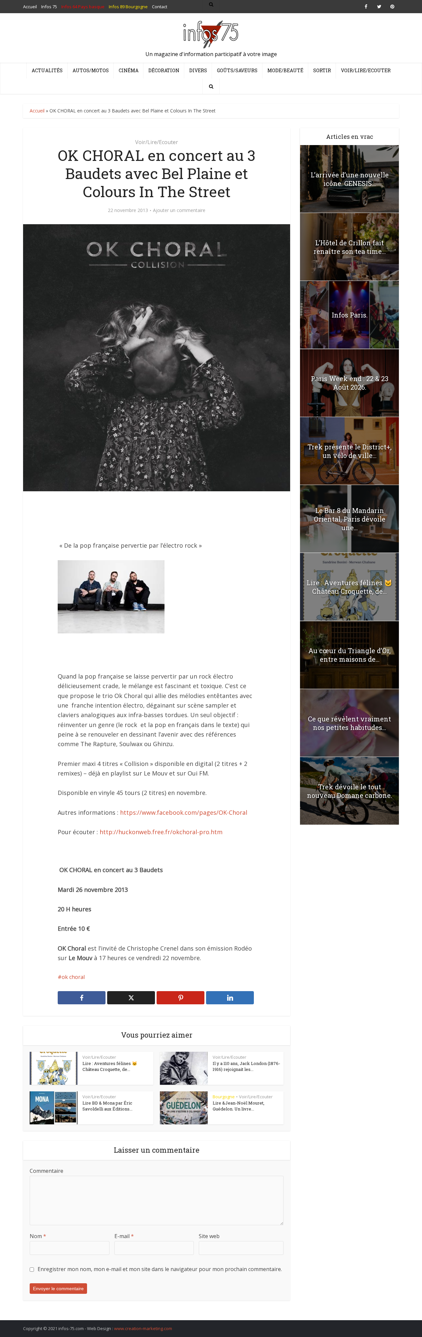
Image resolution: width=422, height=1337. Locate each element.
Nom (38, 1236)
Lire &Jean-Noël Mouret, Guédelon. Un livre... (238, 1106)
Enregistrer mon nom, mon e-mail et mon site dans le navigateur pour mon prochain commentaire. (160, 1269)
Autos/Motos (91, 70)
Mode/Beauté (285, 70)
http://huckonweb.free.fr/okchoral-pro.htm (161, 832)
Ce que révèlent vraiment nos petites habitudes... (349, 723)
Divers (198, 70)
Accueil (37, 110)
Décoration (163, 70)
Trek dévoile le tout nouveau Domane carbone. (349, 791)
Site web (209, 1236)
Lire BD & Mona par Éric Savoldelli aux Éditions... (107, 1106)
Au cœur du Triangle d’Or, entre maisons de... (349, 654)
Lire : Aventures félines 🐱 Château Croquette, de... (109, 1066)
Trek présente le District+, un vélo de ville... (350, 451)
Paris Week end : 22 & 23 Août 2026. (349, 382)
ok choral (73, 977)
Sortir (322, 70)
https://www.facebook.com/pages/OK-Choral (183, 812)
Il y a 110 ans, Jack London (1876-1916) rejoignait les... (246, 1066)
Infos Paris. (350, 315)
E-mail (124, 1236)
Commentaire (46, 1170)
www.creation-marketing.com (143, 1328)
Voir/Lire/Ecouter (366, 70)
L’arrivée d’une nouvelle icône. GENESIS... (350, 179)
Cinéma (128, 70)
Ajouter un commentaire (179, 210)
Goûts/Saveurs (237, 70)
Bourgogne (224, 1097)
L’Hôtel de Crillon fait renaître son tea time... (350, 247)
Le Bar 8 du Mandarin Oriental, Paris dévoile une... (349, 519)
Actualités (47, 70)
